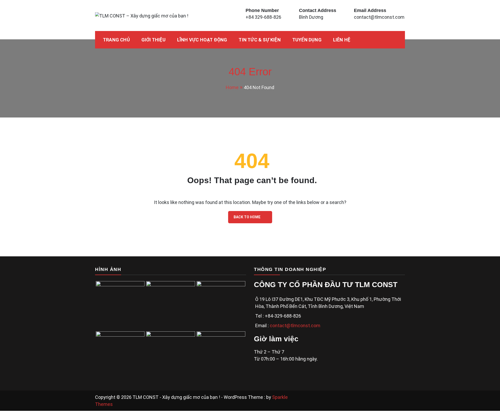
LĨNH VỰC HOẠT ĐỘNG (202, 39)
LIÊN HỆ (341, 39)
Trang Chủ (116, 39)
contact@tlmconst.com (379, 17)
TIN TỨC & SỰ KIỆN (259, 39)
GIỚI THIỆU (153, 39)
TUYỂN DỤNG (307, 39)
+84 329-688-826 (263, 17)
